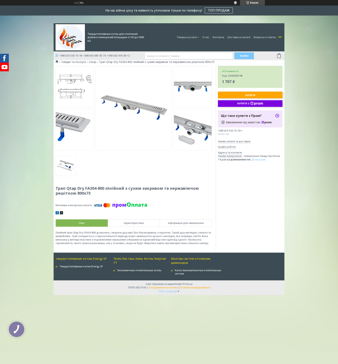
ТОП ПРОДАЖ (219, 10)
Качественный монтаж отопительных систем (198, 271)
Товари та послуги (73, 62)
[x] (61, 213)
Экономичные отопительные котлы (139, 270)
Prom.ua (187, 284)
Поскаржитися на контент (163, 287)
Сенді (92, 62)
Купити (250, 95)
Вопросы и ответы (265, 37)
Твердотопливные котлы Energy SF (81, 266)
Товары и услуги (187, 37)
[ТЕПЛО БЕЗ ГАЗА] (70, 37)
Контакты (218, 37)
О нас (205, 37)
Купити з (243, 103)
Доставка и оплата (238, 37)
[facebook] (57, 213)
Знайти (244, 55)
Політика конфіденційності (195, 287)
